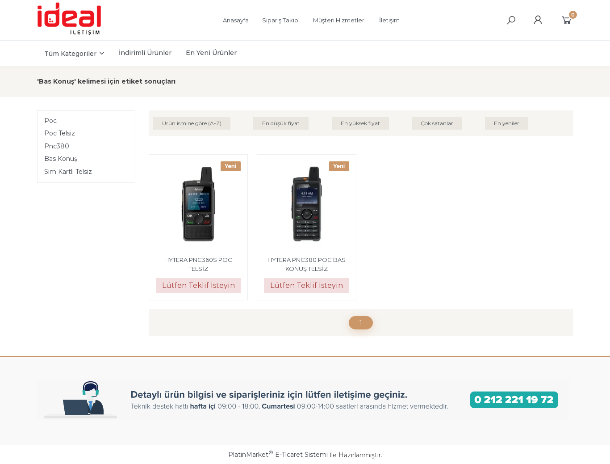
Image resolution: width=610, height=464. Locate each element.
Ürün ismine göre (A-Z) (191, 123)
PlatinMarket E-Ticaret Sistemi (278, 455)
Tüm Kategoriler (70, 54)
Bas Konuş (60, 159)
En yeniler (506, 123)
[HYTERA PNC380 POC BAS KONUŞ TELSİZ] (306, 205)
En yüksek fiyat (360, 123)
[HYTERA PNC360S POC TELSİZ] (198, 205)
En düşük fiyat (281, 123)
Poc (50, 121)
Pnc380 (56, 146)
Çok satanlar (437, 123)
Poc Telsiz (59, 133)
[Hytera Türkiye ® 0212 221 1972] (77, 34)
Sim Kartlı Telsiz (68, 172)
